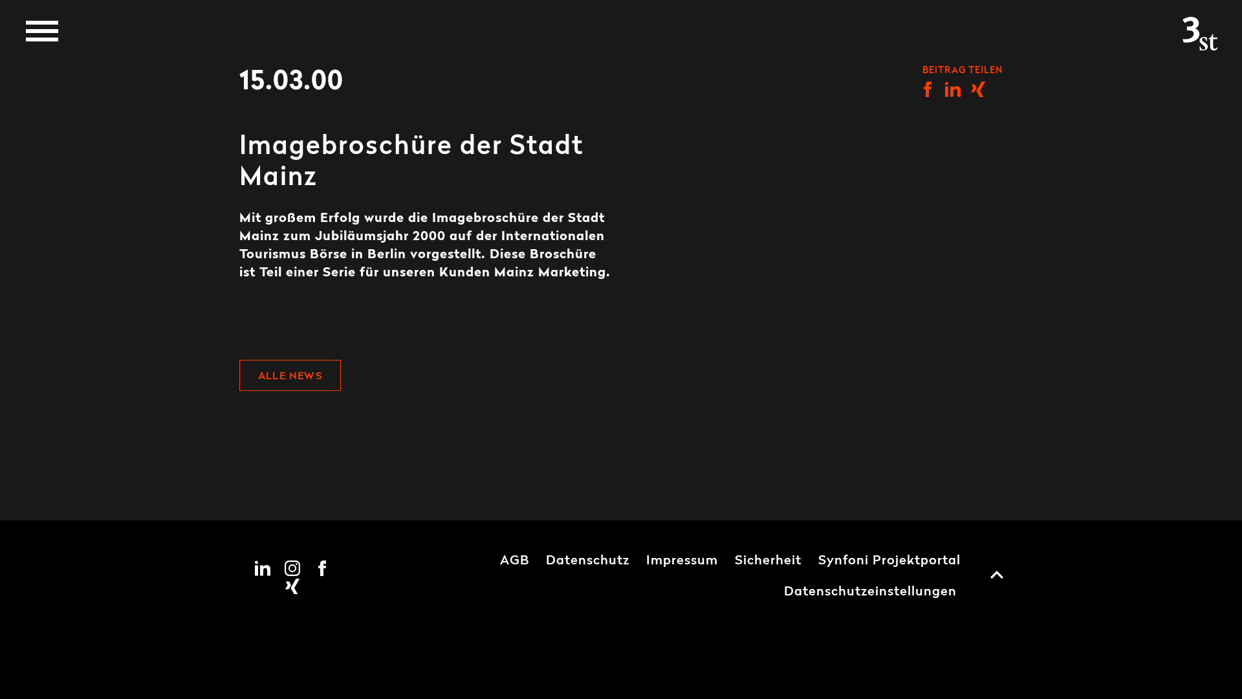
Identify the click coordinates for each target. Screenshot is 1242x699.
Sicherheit (768, 561)
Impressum (682, 561)
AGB (514, 561)
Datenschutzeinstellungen (870, 592)
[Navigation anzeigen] (42, 31)
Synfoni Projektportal (889, 561)
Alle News (290, 377)
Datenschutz (587, 561)
